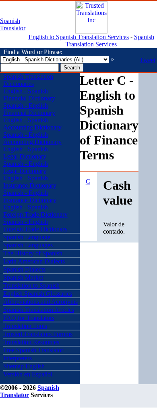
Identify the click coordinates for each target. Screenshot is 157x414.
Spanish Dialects (24, 269)
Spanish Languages (28, 245)
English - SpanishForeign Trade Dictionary (35, 211)
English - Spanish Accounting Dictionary (32, 124)
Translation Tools (25, 325)
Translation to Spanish (31, 285)
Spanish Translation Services (110, 40)
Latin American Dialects (34, 261)
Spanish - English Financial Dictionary (29, 109)
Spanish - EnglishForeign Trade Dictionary (35, 225)
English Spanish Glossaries (37, 293)
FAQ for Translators (28, 317)
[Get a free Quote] (91, 31)
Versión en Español (27, 374)
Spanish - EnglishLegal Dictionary (25, 167)
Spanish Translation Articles (38, 309)
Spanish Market (23, 277)
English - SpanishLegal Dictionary (25, 153)
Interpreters (17, 358)
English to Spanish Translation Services (79, 36)
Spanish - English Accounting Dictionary (32, 138)
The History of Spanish (32, 253)
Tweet (147, 59)
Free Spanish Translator (33, 350)
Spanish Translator (12, 24)
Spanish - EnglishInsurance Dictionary (29, 196)
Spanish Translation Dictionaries (28, 80)
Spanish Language (26, 237)
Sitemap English (24, 366)
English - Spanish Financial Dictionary (29, 95)
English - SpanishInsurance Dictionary (29, 182)
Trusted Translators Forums (37, 333)
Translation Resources (31, 342)
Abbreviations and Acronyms (40, 301)
